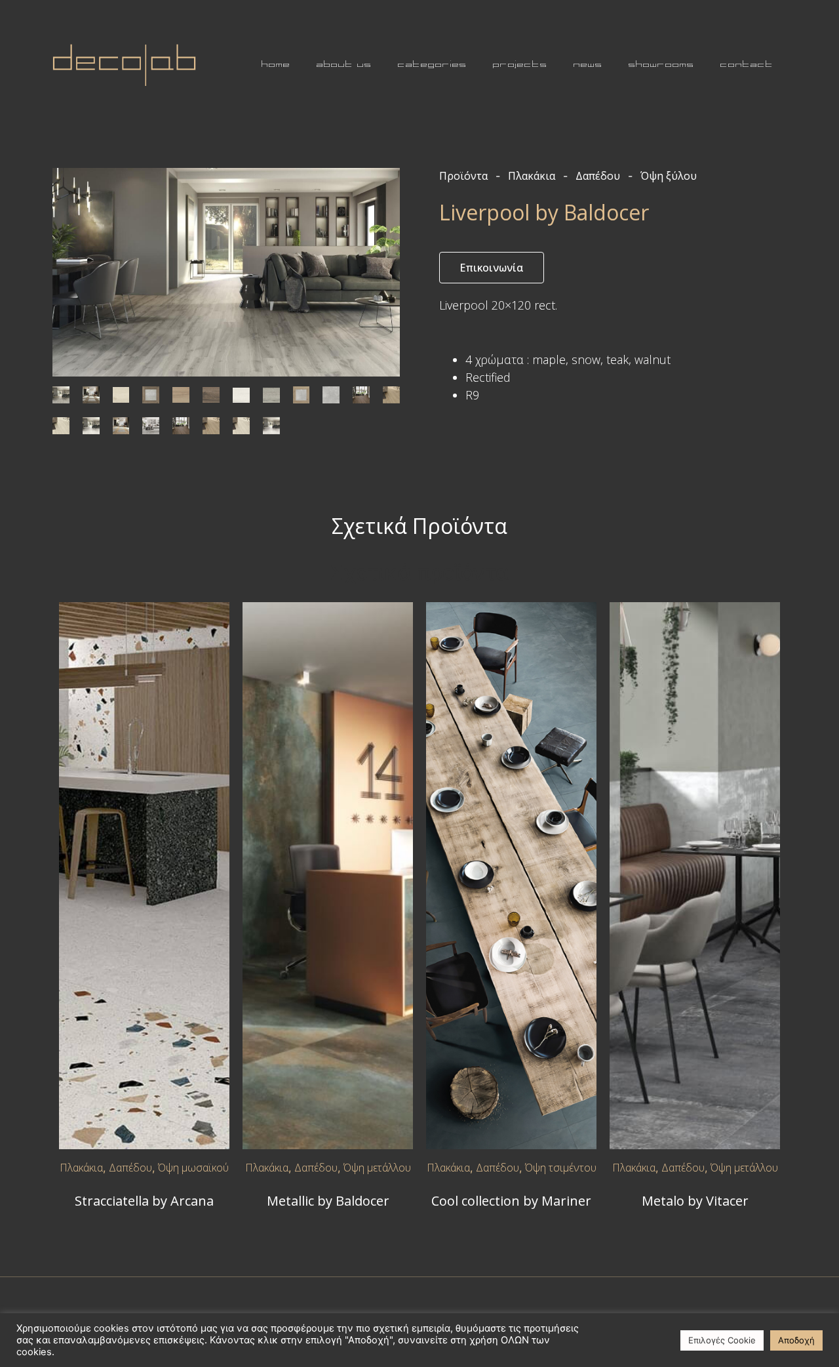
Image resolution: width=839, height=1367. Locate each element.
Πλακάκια (81, 1167)
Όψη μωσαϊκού (193, 1167)
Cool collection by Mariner (511, 1201)
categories (432, 64)
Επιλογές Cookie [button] (722, 1340)
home (276, 64)
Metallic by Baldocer (328, 1201)
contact (746, 64)
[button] (491, 267)
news (588, 64)
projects (520, 64)
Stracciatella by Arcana (144, 1201)
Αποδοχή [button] (796, 1340)
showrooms (661, 64)
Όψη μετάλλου (377, 1167)
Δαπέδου (130, 1167)
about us (344, 64)
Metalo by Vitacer (695, 1201)
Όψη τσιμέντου (560, 1167)
